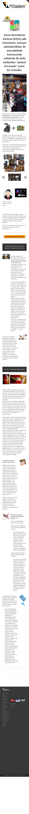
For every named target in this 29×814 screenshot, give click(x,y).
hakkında (9, 201)
